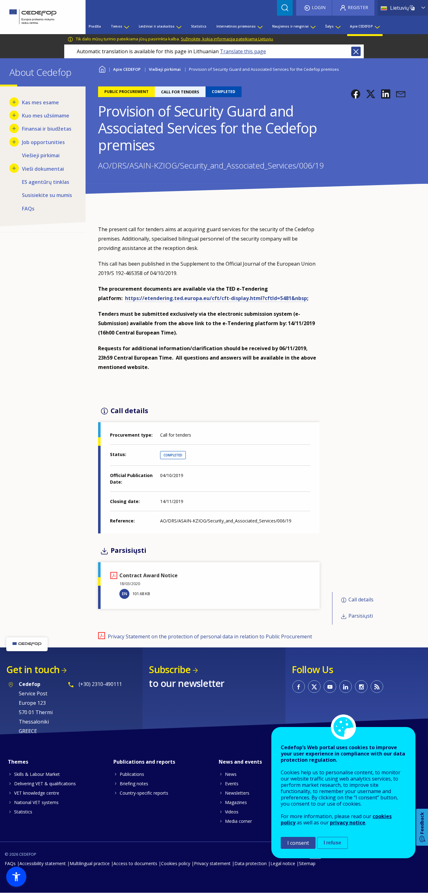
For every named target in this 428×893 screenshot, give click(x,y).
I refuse (332, 842)
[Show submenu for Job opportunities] (14, 142)
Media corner (238, 821)
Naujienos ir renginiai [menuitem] (290, 26)
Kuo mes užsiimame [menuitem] (45, 115)
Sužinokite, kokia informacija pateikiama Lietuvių (227, 39)
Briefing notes (134, 784)
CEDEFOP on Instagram (361, 686)
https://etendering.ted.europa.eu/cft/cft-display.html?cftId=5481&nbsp (216, 298)
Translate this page (243, 51)
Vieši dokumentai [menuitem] (43, 168)
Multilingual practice (90, 863)
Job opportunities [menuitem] (43, 142)
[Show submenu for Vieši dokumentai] (14, 168)
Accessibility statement (42, 863)
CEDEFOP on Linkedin (345, 686)
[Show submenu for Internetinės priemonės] (259, 26)
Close (356, 51)
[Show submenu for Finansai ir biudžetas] (14, 128)
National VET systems (36, 802)
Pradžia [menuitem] (95, 26)
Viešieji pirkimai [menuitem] (41, 155)
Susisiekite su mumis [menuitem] (47, 195)
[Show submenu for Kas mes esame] (14, 102)
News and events (240, 761)
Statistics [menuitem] (198, 26)
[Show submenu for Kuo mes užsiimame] (14, 115)
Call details (360, 599)
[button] (355, 94)
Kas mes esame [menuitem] (40, 102)
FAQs (10, 863)
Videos (231, 812)
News (231, 774)
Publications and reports (144, 761)
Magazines (236, 802)
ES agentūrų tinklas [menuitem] (45, 182)
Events (231, 784)
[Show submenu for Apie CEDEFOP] (377, 26)
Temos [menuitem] (116, 26)
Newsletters (237, 793)
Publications (132, 774)
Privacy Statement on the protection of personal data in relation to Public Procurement (210, 636)
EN (124, 593)
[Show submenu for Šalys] (337, 26)
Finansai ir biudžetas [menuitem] (46, 128)
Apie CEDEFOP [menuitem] (361, 26)
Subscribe (170, 669)
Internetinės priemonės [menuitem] (236, 26)
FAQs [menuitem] (28, 208)
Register (358, 7)
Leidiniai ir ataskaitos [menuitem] (157, 26)
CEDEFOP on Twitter (314, 686)
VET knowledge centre (36, 793)
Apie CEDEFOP (127, 69)
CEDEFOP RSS (377, 686)
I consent (298, 842)
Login (319, 7)
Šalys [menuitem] (329, 26)
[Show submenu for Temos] (126, 26)
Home (102, 68)
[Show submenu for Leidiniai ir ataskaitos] (178, 26)
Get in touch (33, 669)
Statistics (23, 812)
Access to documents (135, 863)
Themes (18, 761)
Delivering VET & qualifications (45, 784)
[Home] (38, 17)
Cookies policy (175, 863)
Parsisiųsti (360, 615)
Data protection (250, 863)
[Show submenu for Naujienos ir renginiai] (312, 26)
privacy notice (347, 822)
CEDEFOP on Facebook (298, 686)
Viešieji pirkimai (165, 69)
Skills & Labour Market (37, 774)
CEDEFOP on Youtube (330, 686)
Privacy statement (212, 863)
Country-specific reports (144, 793)
